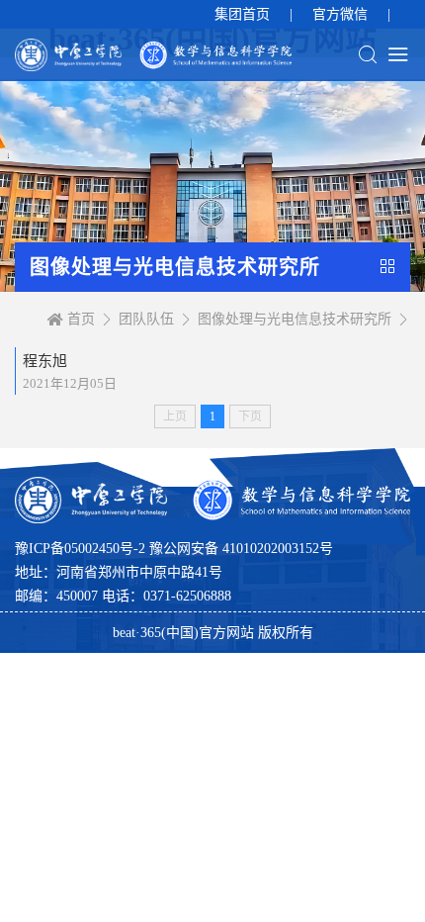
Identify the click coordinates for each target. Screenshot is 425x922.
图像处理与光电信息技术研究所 (294, 319)
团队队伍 (146, 319)
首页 (81, 319)
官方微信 (340, 14)
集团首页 (242, 14)
